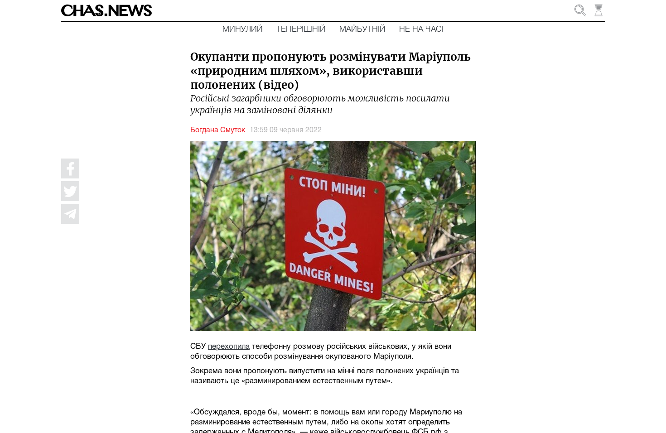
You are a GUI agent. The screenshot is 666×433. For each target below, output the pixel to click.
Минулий (242, 29)
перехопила (229, 346)
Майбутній (362, 29)
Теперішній (301, 29)
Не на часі (421, 29)
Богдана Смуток (217, 130)
